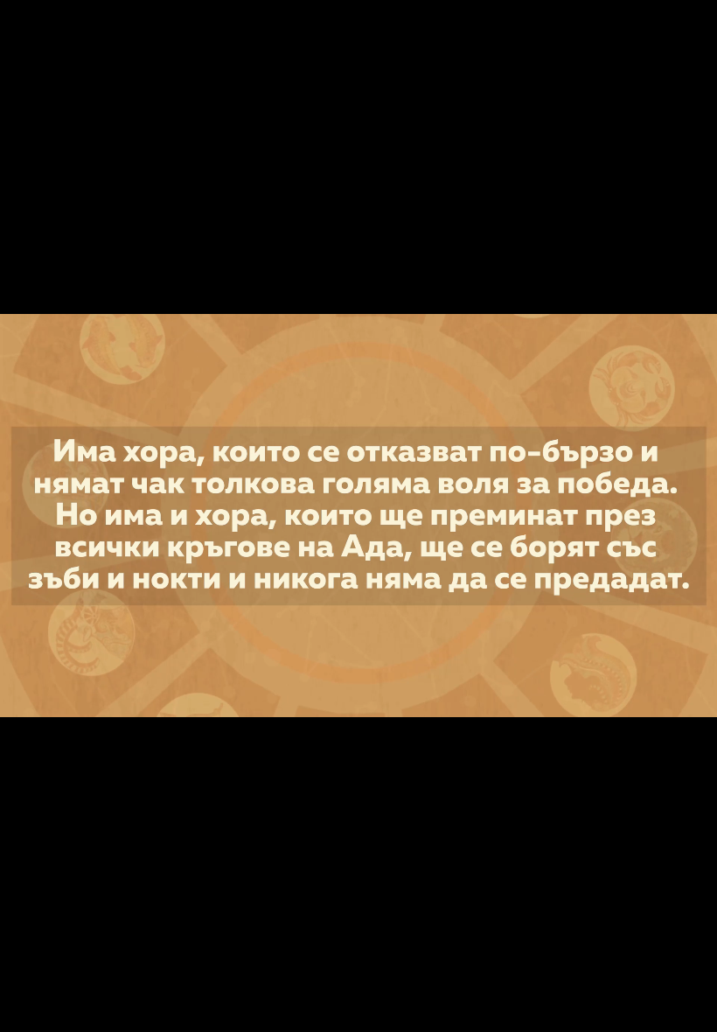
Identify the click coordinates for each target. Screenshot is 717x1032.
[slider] (121, 985)
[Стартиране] (29, 1009)
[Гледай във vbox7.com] (685, 1009)
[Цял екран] (648, 1009)
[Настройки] (683, 30)
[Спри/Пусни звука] (66, 1009)
